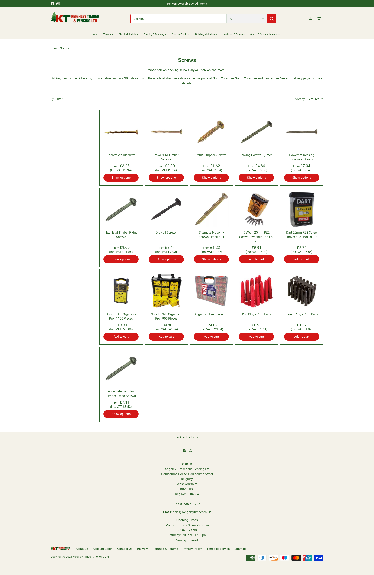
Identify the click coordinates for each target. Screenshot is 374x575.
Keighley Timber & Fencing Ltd (91, 556)
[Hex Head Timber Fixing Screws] (121, 209)
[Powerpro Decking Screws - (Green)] (301, 132)
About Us (82, 549)
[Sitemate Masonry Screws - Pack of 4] (211, 209)
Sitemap (240, 549)
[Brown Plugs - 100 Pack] (301, 291)
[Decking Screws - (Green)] (256, 132)
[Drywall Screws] (166, 209)
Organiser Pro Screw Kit (211, 314)
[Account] (310, 18)
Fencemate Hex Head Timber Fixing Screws (121, 393)
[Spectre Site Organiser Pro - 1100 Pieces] (121, 291)
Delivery (142, 549)
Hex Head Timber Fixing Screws (121, 235)
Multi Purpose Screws (211, 155)
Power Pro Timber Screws (166, 157)
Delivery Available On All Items (187, 3)
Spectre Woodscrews (121, 155)
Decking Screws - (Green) (256, 155)
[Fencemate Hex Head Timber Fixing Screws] (121, 368)
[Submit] (271, 18)
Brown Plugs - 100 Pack (301, 314)
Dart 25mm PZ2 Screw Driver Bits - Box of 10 (301, 235)
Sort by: (300, 99)
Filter (58, 99)
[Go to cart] (319, 18)
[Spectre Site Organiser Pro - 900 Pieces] (166, 291)
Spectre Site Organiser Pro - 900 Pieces (166, 316)
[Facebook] (52, 4)
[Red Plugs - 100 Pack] (256, 291)
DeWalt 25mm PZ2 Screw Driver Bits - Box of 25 (256, 237)
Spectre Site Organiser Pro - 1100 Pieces (121, 316)
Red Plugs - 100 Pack (256, 314)
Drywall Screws (166, 232)
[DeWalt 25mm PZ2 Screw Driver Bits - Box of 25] (256, 209)
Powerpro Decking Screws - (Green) (301, 157)
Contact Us (124, 549)
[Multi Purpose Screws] (211, 132)
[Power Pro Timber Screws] (166, 132)
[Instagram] (58, 4)
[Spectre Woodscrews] (121, 132)
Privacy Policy (192, 549)
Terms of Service (218, 549)
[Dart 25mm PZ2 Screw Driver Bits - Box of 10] (301, 209)
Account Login (103, 549)
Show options (121, 177)
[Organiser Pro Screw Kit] (211, 291)
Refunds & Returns (165, 549)
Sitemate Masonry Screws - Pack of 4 (211, 235)
